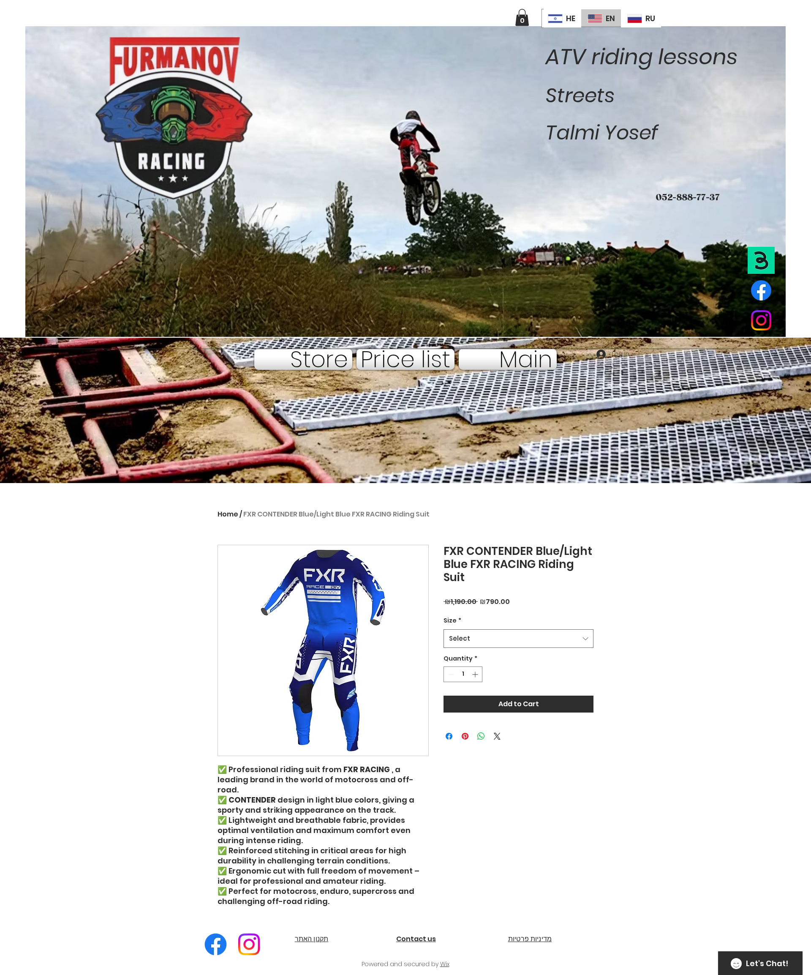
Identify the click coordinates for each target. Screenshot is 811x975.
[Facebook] (761, 290)
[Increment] (476, 674)
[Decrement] (450, 674)
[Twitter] (761, 320)
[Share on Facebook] (449, 736)
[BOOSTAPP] (761, 260)
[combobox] (518, 638)
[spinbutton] (463, 674)
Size (452, 620)
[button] (522, 17)
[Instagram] (249, 944)
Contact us (416, 939)
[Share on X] (497, 736)
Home (228, 514)
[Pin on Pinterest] (465, 736)
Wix (444, 964)
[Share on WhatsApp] (481, 736)
